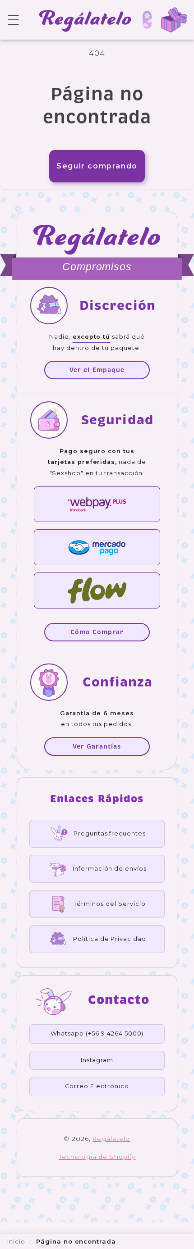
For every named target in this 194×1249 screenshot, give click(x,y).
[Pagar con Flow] (97, 590)
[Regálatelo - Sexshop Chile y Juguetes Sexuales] (81, 20)
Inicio (16, 1241)
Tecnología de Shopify (97, 1156)
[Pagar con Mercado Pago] (97, 547)
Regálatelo (111, 1138)
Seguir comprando (97, 165)
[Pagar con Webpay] (97, 504)
